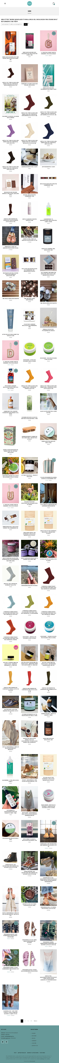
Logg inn (34, 1043)
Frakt (15, 1052)
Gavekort (34, 1040)
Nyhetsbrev (42, 1052)
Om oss (33, 1038)
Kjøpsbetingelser (22, 1052)
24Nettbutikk (32, 1061)
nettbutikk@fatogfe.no (9, 1036)
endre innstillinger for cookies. (43, 1058)
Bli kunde (34, 1035)
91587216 (7, 1034)
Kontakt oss (35, 1045)
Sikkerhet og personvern (32, 1052)
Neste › (35, 1021)
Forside (33, 1033)
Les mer (32, 1058)
